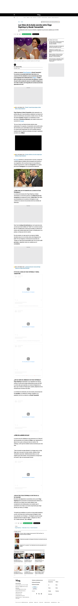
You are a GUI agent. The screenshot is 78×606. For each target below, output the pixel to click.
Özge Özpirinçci (18, 527)
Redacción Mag (19, 66)
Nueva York (34, 17)
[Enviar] (14, 17)
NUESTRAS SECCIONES (51, 580)
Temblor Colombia (44, 17)
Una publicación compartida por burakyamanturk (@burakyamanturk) (28, 491)
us (48, 584)
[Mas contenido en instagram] (41, 594)
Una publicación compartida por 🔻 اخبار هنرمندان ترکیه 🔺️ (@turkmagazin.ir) (28, 375)
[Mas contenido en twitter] (39, 594)
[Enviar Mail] (14, 66)
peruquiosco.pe (54, 602)
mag (58, 602)
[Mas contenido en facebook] (36, 594)
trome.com (41, 602)
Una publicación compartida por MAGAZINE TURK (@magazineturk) (28, 340)
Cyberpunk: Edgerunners (55, 17)
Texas (31, 17)
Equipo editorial (18, 583)
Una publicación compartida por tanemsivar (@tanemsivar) (28, 305)
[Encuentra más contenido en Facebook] (15, 34)
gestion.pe (31, 602)
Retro (57, 588)
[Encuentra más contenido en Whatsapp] (20, 34)
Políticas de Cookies (35, 584)
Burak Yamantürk (34, 527)
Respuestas (50, 581)
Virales (49, 591)
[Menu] (15, 15)
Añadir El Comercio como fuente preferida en (50, 21)
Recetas (57, 591)
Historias (50, 594)
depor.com (36, 602)
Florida (25, 17)
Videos (57, 581)
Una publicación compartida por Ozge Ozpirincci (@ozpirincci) (28, 430)
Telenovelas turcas (26, 527)
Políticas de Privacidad (36, 582)
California (28, 17)
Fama (49, 588)
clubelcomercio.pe (24, 602)
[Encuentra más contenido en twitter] (17, 34)
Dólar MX (49, 17)
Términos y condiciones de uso (37, 580)
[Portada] (18, 582)
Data (56, 584)
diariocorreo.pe (47, 602)
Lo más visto (17, 531)
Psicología (39, 17)
